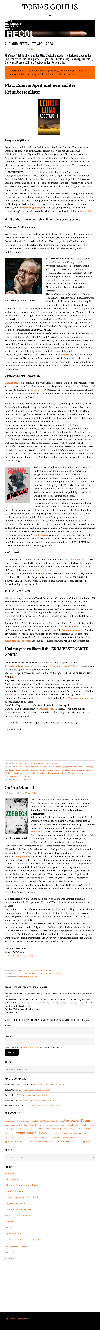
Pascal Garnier (54, 773)
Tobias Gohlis (50, 6)
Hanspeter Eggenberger (31, 207)
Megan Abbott (72, 1133)
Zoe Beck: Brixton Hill (19, 787)
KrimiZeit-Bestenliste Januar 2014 (22, 955)
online (21, 666)
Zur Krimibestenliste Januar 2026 (35, 1090)
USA (56, 1141)
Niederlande (41, 773)
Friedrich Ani (37, 1125)
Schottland (65, 1137)
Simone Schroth (75, 773)
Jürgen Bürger (56, 1128)
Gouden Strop (37, 389)
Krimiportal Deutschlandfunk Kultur (21, 1185)
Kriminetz (9, 1227)
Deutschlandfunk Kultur (26, 763)
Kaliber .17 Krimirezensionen (18, 1215)
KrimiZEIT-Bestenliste (34, 970)
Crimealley (10, 1252)
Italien (86, 1125)
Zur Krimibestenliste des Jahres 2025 (37, 1100)
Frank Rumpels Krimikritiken (18, 1209)
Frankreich (10, 770)
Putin (64, 773)
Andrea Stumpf (20, 1121)
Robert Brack (47, 1137)
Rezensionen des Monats (81, 698)
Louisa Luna (16, 773)
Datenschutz (22, 1318)
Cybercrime (21, 973)
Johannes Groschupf (31, 1129)
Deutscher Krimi (74, 767)
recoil (56, 763)
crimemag (9, 1173)
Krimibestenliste (45, 763)
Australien (33, 767)
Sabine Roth (56, 1137)
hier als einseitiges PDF (61, 666)
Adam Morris (77, 559)
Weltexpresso (46, 708)
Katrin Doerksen (14, 694)
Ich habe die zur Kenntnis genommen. (35, 1047)
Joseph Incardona (71, 630)
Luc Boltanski (41, 534)
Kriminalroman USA (80, 770)
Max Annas (62, 1133)
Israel (79, 1125)
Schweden (74, 1137)
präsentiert (27, 705)
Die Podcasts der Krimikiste (17, 1246)
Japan (12, 1129)
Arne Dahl (29, 1121)
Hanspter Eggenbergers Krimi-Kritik (21, 1197)
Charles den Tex (13, 382)
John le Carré (44, 1129)
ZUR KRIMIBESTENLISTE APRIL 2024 (29, 43)
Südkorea (32, 1142)
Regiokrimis (39, 1137)
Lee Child (47, 1133)
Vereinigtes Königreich (76, 1141)
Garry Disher (47, 1125)
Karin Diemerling (47, 770)
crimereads (10, 1221)
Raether (65, 354)
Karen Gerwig (69, 1129)
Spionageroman (12, 776)
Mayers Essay (40, 570)
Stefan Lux (24, 1142)
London (47, 973)
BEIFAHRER (80, 626)
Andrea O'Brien (10, 1121)
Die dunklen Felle (13, 1233)
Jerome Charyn (19, 1129)
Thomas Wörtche (44, 1141)
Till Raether (25, 776)
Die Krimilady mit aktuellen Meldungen (23, 1240)
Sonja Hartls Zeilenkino (15, 1203)
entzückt (88, 211)
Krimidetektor (11, 1179)
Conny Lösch (60, 767)
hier (14, 676)
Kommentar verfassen (28, 977)
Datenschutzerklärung (29, 1047)
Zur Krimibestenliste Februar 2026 (48, 1084)
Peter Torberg (30, 1137)
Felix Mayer (88, 767)
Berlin (46, 1121)
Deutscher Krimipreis (15, 1191)
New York (82, 1133)
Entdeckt (19, 970)
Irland (73, 1125)
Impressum (10, 1318)
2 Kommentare (24, 779)
